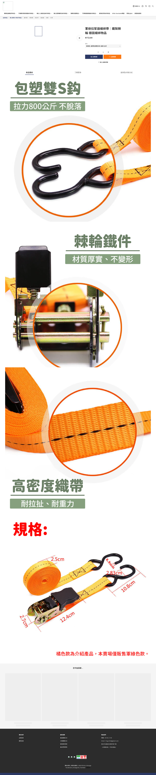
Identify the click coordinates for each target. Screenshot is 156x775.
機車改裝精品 (75, 13)
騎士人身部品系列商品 (43, 13)
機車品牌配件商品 (9, 13)
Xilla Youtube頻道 (118, 13)
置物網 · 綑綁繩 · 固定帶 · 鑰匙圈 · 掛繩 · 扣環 (38, 17)
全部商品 (5, 17)
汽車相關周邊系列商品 (89, 13)
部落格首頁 (138, 13)
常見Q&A (129, 13)
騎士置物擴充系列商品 (60, 13)
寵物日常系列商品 (104, 13)
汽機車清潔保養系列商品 (25, 13)
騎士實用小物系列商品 (16, 17)
